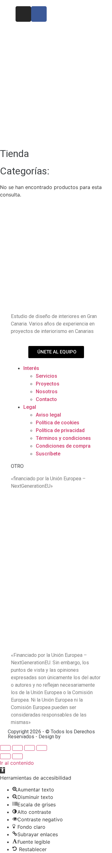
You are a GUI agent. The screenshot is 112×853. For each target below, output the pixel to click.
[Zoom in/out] (41, 748)
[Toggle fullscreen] (29, 748)
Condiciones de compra (63, 446)
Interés (31, 368)
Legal (29, 407)
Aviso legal (48, 415)
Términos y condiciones (63, 438)
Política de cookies (57, 423)
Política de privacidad (60, 430)
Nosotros (47, 391)
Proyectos (47, 384)
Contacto (46, 399)
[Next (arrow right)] (17, 756)
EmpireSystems (80, 737)
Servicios (46, 376)
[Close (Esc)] (5, 748)
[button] (2, 770)
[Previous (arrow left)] (5, 756)
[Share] (17, 748)
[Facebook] (39, 14)
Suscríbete (48, 454)
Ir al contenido (17, 763)
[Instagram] (23, 14)
